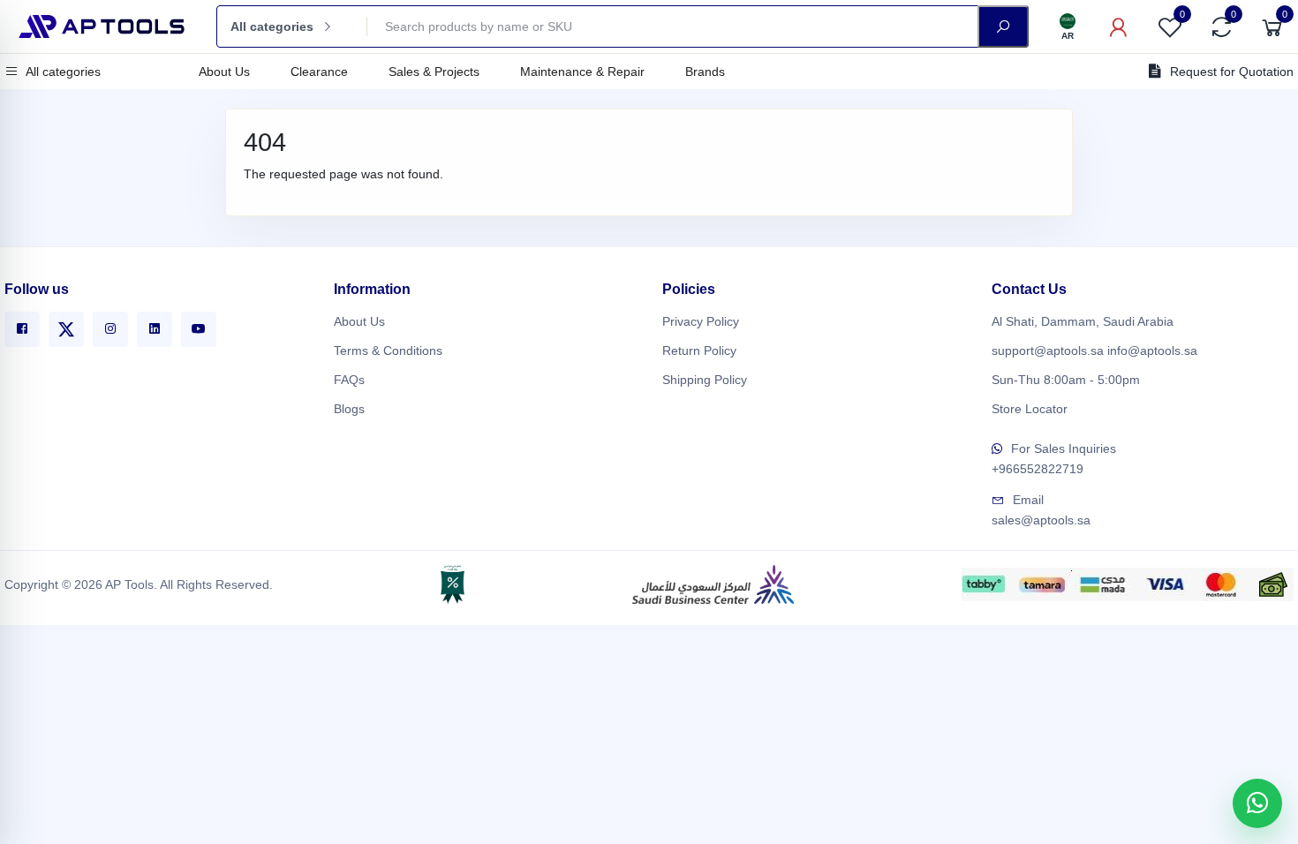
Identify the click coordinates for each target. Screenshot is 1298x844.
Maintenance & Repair (582, 71)
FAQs (349, 380)
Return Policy (699, 350)
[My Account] (1119, 26)
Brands (705, 71)
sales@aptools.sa (1041, 520)
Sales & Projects (434, 71)
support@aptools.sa (1048, 350)
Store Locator (1030, 409)
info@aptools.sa (1152, 350)
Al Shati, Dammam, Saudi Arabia (1082, 321)
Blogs (349, 409)
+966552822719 (1037, 469)
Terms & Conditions (388, 350)
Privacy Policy (700, 321)
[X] (66, 329)
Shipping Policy (704, 380)
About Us (224, 71)
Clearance (319, 71)
